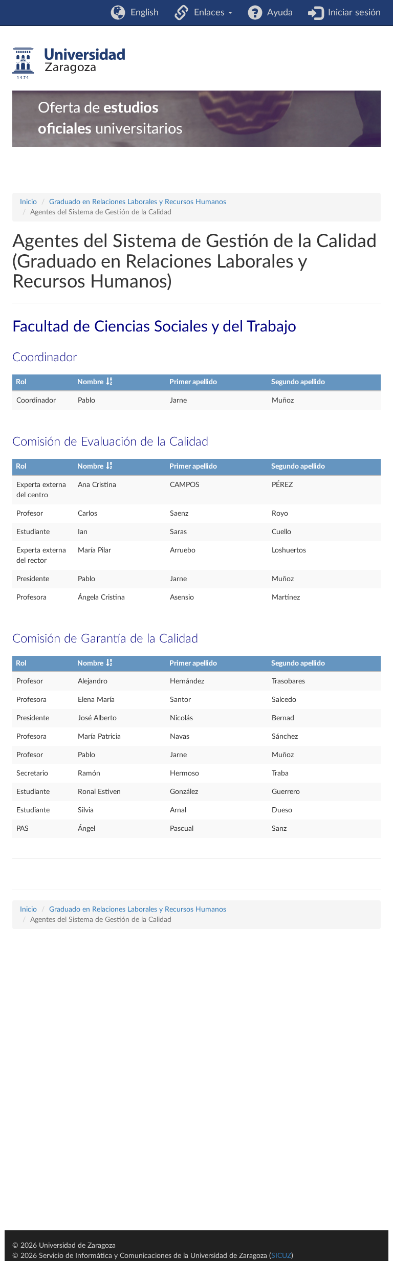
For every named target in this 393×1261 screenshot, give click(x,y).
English (142, 12)
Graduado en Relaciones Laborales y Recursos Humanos (137, 202)
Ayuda (278, 12)
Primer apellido (193, 382)
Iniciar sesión (352, 12)
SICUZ (281, 1255)
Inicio (28, 202)
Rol (21, 382)
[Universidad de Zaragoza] (68, 63)
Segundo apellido (298, 382)
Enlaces (208, 12)
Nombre (90, 382)
